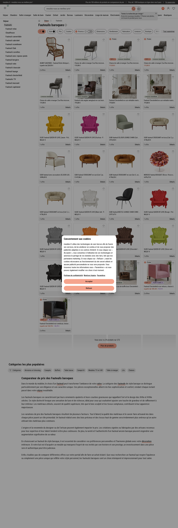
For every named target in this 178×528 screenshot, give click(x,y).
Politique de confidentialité (73, 275)
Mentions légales (90, 275)
